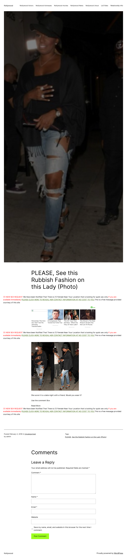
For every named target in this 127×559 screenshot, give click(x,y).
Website (34, 517)
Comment (36, 473)
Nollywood (8, 6)
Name (34, 497)
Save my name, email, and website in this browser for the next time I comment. (62, 528)
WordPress (118, 553)
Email (34, 507)
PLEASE (68, 437)
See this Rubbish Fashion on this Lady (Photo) (89, 437)
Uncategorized (30, 434)
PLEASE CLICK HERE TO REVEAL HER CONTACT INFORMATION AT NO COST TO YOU (58, 300)
